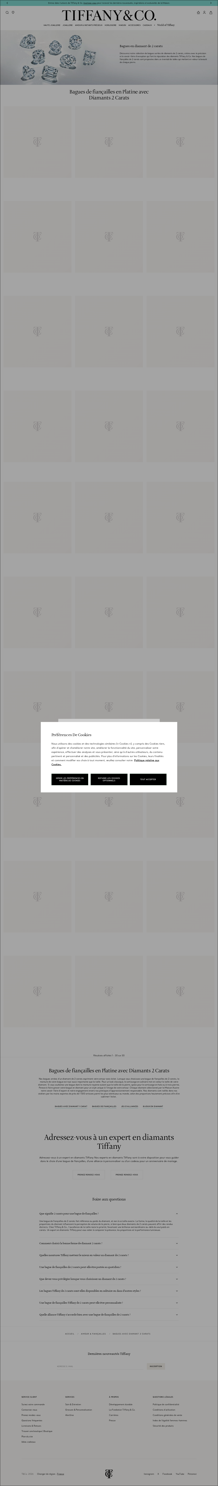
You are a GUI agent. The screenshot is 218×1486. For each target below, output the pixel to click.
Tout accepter (148, 779)
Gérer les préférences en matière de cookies (70, 779)
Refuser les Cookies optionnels (109, 779)
